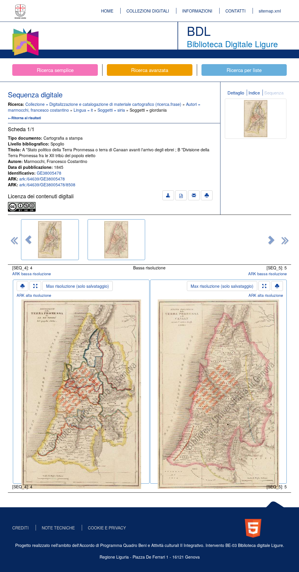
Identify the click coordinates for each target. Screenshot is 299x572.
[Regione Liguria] (20, 7)
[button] (28, 239)
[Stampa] (207, 195)
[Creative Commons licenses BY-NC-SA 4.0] (22, 206)
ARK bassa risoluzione (31, 273)
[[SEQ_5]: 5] (116, 239)
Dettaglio (235, 93)
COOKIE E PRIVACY (107, 528)
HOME (107, 11)
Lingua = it (84, 110)
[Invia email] (194, 195)
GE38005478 (49, 173)
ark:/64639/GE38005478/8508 (47, 184)
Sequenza (274, 93)
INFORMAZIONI (197, 11)
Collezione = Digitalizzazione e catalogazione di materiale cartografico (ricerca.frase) (103, 104)
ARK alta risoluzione (34, 295)
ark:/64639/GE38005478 (42, 179)
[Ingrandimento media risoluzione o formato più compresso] (35, 286)
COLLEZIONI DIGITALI (147, 11)
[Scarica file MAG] (181, 195)
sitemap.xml (270, 11)
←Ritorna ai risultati (24, 117)
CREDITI (20, 528)
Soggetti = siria (112, 110)
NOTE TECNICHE (58, 528)
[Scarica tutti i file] (168, 195)
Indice (254, 93)
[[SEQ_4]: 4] (50, 239)
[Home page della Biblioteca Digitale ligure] (25, 29)
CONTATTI (235, 11)
